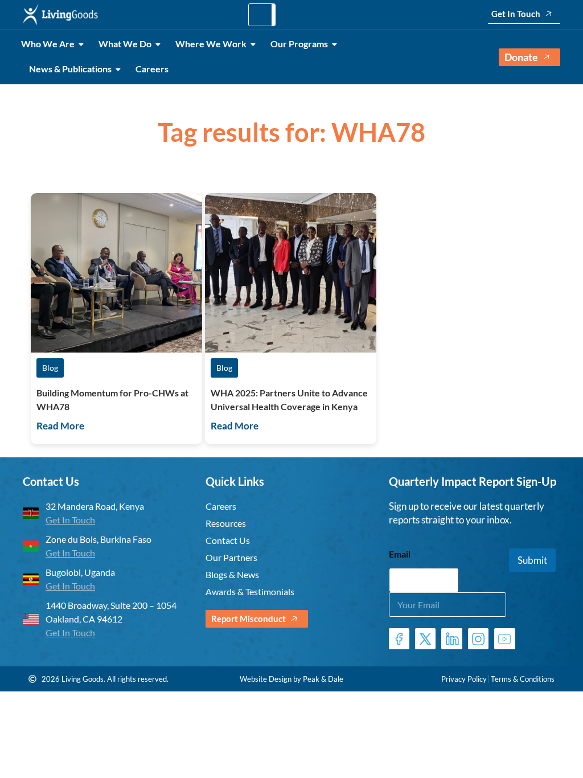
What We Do (124, 43)
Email (399, 553)
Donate (521, 57)
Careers (152, 68)
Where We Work (211, 43)
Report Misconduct (248, 618)
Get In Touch (515, 14)
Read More (60, 426)
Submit (532, 560)
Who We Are (48, 43)
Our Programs (299, 43)
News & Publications (70, 68)
